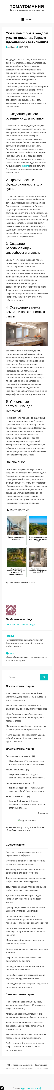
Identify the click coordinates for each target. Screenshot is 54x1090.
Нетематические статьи (24, 582)
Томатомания (27, 6)
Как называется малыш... (19, 783)
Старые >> (43, 813)
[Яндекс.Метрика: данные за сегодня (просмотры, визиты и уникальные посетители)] (27, 820)
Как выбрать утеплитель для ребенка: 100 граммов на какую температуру (26, 696)
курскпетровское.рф (31, 1088)
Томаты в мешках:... (16, 796)
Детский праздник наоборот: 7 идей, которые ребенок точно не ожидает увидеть (23, 898)
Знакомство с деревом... (19, 756)
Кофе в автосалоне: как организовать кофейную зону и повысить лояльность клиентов (25, 931)
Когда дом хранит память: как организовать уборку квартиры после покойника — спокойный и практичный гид (27, 919)
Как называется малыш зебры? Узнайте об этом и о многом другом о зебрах (25, 738)
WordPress (44, 1068)
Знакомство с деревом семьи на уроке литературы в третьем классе (25, 717)
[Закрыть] (2, 1088)
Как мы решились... (16, 769)
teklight (25, 166)
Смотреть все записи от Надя (20, 624)
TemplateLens (24, 1068)
